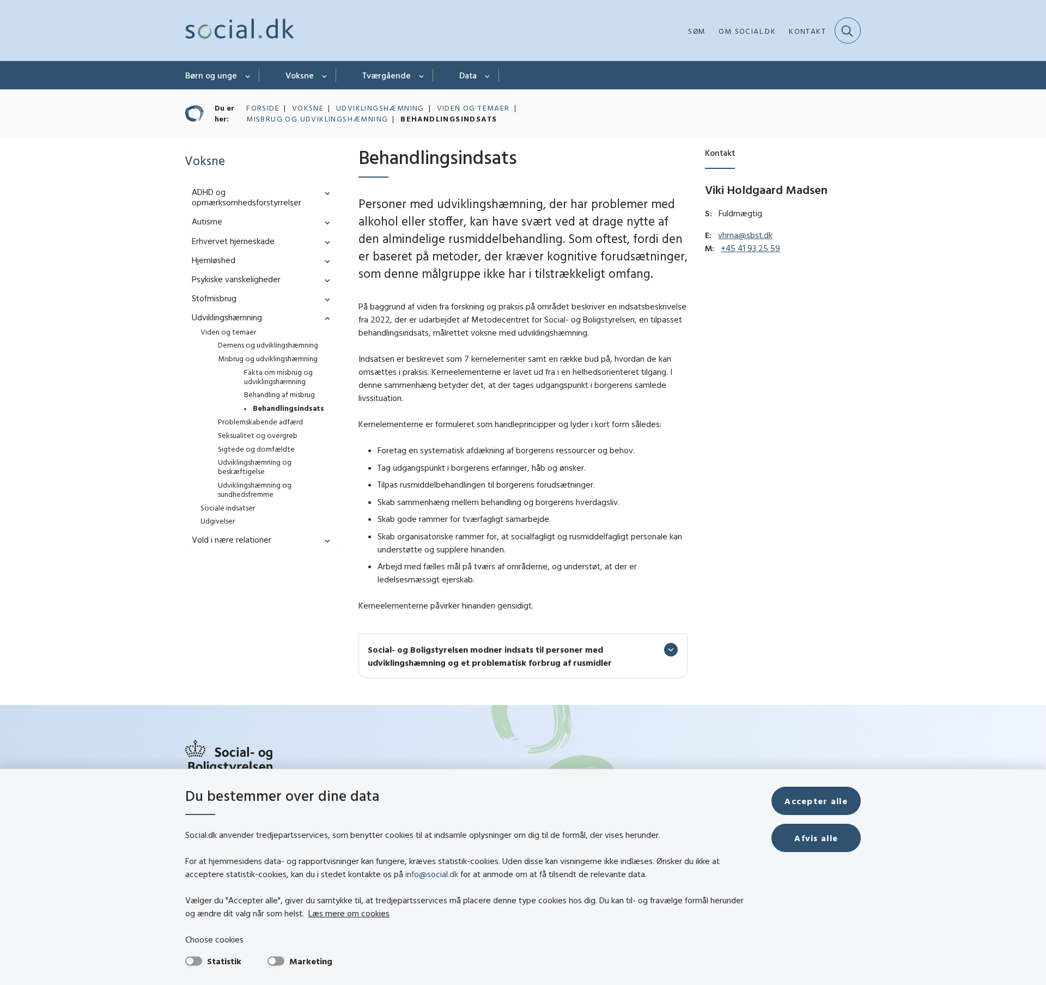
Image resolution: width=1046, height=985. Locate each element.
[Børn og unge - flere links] (248, 75)
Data (468, 75)
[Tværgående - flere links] (422, 75)
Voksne (299, 75)
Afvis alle (816, 837)
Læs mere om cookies (349, 913)
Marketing (310, 961)
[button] (324, 192)
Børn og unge (211, 75)
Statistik (224, 961)
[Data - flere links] (488, 75)
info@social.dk (431, 873)
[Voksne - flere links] (325, 75)
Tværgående (386, 75)
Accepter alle (816, 800)
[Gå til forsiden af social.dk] (239, 30)
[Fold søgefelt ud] (848, 30)
